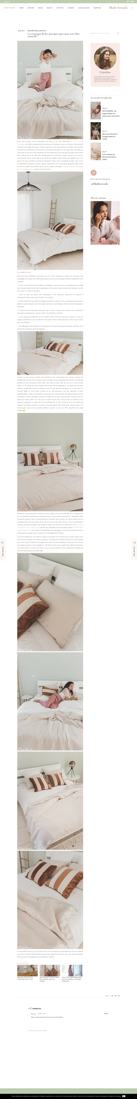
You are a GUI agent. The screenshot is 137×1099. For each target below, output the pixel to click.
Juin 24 (104, 108)
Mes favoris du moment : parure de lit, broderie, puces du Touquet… (49, 979)
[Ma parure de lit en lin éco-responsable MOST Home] (27, 970)
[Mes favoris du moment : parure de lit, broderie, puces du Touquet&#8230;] (50, 970)
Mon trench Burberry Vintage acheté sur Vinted (109, 136)
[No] (135, 1096)
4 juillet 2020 (41, 1014)
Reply (106, 1013)
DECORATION (33, 31)
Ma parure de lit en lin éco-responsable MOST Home (25, 978)
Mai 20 (104, 152)
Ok (124, 1096)
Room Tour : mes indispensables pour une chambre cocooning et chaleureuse (72, 979)
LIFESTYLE (42, 31)
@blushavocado (99, 184)
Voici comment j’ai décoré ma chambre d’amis (109, 156)
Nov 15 (105, 131)
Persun (33, 1014)
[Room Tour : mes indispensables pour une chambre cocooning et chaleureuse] (72, 970)
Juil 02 (21, 31)
